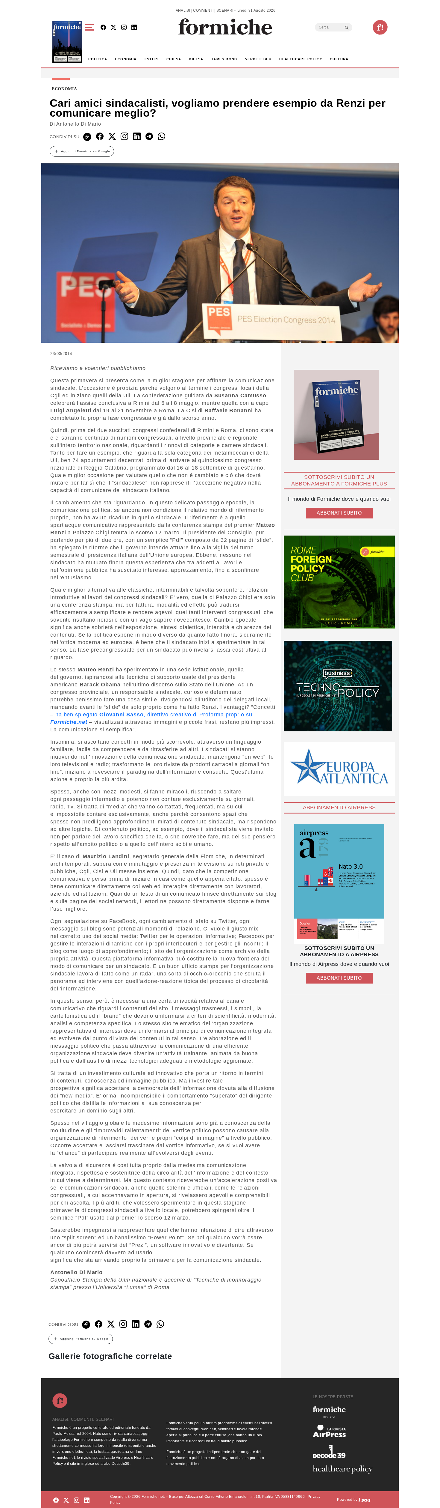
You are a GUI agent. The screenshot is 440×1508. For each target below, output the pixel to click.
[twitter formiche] (66, 1501)
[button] (90, 42)
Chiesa (173, 59)
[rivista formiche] (339, 884)
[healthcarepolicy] (345, 1469)
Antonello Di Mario (78, 124)
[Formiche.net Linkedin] (134, 28)
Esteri (152, 59)
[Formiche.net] (380, 27)
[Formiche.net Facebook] (103, 28)
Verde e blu (258, 59)
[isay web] (365, 1500)
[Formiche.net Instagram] (124, 28)
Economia (125, 59)
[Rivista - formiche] (345, 1411)
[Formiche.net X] (113, 28)
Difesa (196, 59)
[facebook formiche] (56, 1501)
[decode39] (345, 1451)
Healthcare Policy (300, 59)
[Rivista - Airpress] (345, 1431)
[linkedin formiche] (87, 1501)
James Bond (224, 59)
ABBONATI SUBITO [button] (339, 512)
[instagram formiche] (77, 1501)
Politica (97, 59)
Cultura (339, 59)
